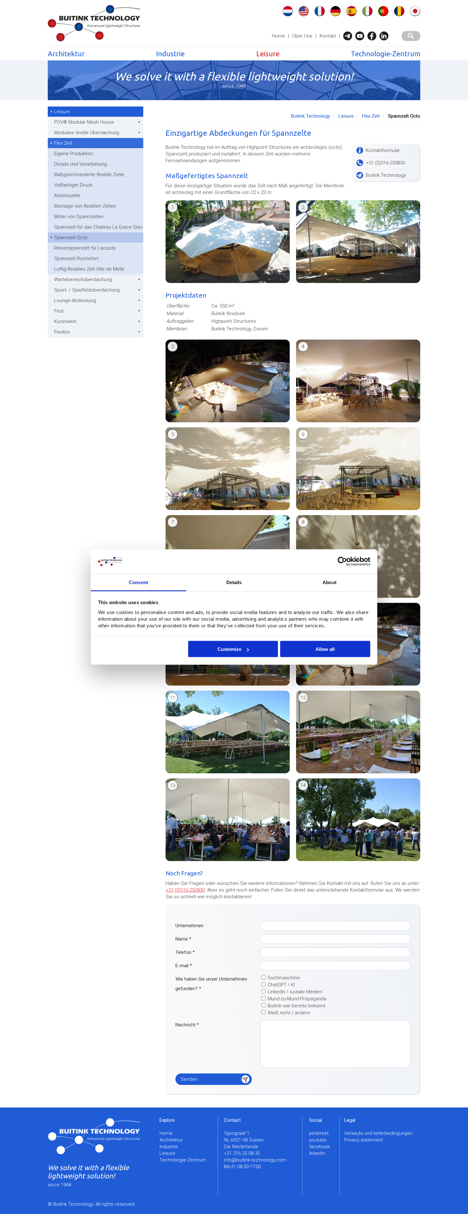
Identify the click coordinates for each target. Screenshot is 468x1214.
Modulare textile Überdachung (86, 132)
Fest (59, 311)
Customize (229, 649)
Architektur (66, 53)
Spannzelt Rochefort (76, 258)
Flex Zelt (63, 143)
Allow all (325, 649)
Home (278, 36)
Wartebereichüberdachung (83, 279)
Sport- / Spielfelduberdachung (87, 290)
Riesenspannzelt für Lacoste (85, 248)
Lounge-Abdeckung (75, 300)
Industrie (170, 53)
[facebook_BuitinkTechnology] (373, 35)
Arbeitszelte (67, 195)
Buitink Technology (310, 116)
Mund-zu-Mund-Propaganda (297, 999)
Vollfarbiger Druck (73, 185)
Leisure (268, 53)
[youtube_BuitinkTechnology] (361, 35)
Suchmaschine (284, 978)
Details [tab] (234, 582)
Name (183, 939)
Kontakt (328, 36)
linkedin (317, 1153)
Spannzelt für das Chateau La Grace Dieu (98, 227)
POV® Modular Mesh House (84, 122)
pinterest (319, 1133)
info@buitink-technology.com (255, 1160)
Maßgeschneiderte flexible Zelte (89, 174)
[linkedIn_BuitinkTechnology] (385, 35)
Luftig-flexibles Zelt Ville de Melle (89, 269)
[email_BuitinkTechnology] (349, 35)
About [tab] (330, 582)
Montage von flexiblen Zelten (85, 206)
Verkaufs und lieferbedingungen (378, 1133)
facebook (319, 1146)
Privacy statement (363, 1140)
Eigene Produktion (73, 153)
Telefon (185, 952)
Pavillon (62, 332)
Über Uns (302, 36)
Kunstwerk (65, 321)
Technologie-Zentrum (385, 53)
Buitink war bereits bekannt (296, 1006)
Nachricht (187, 1025)
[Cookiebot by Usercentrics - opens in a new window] (342, 561)
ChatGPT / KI (281, 985)
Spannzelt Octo (71, 237)
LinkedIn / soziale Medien (295, 992)
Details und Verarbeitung (80, 164)
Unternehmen (189, 925)
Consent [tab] (138, 582)
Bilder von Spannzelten (78, 216)
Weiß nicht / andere (289, 1013)
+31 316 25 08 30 (242, 1153)
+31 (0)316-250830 (185, 890)
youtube (318, 1140)
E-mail (183, 966)
